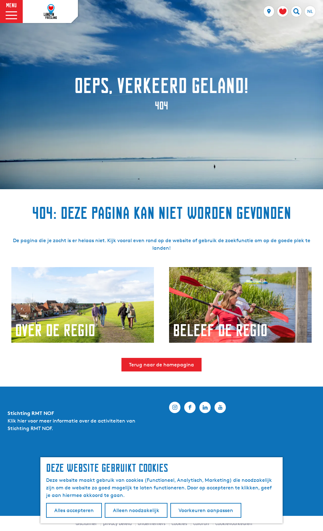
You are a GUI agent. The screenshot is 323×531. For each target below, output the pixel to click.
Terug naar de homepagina (161, 365)
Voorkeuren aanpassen (206, 510)
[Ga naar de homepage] (50, 11)
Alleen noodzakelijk (136, 510)
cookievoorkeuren (233, 523)
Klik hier (17, 421)
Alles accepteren (74, 510)
